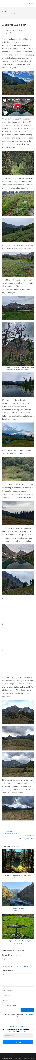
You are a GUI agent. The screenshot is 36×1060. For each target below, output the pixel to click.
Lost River (14, 824)
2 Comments (21, 33)
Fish (6, 824)
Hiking (9, 824)
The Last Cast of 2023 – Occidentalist (18, 966)
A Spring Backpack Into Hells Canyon (18, 941)
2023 (5, 33)
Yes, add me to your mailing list (13, 1005)
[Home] (2, 14)
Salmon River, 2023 (18, 908)
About (17, 1055)
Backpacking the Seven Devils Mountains (18, 875)
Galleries (22, 1055)
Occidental (7, 30)
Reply (20, 955)
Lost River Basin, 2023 (14, 14)
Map (27, 1055)
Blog (13, 1055)
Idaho (11, 33)
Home (9, 1055)
